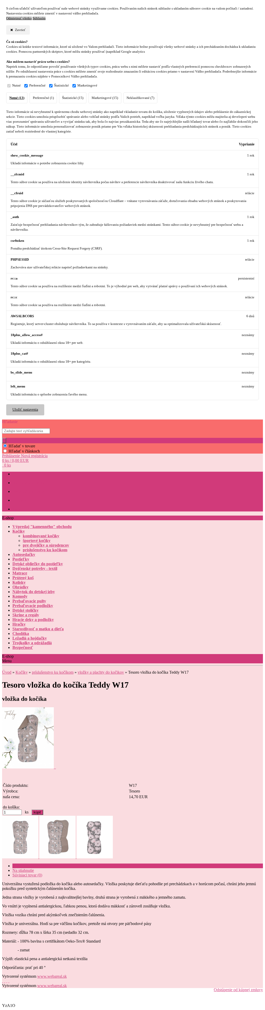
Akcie (16, 509)
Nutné (16, 85)
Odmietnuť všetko (19, 18)
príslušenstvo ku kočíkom (52, 672)
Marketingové (87, 85)
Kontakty (19, 500)
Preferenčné (37, 85)
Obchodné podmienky (28, 483)
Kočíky (22, 672)
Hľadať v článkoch (24, 451)
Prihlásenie (11, 456)
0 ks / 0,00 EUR (15, 460)
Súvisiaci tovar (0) (27, 875)
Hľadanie (10, 421)
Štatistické (61, 85)
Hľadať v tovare (22, 446)
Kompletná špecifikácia (31, 866)
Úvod (6, 672)
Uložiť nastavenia (25, 409)
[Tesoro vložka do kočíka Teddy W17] (29, 767)
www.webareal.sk (52, 976)
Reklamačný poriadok (28, 492)
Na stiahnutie (23, 870)
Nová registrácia (34, 456)
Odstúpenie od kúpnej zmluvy (238, 990)
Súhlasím (39, 18)
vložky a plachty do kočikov (101, 672)
